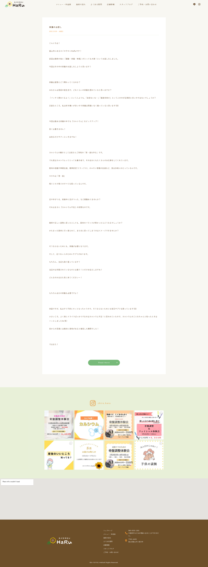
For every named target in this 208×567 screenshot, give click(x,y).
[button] (104, 363)
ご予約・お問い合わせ (147, 4)
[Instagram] (199, 4)
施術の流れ (81, 4)
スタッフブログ (126, 4)
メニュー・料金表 (63, 4)
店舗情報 (111, 4)
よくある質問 (96, 4)
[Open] (58, 425)
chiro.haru (104, 403)
